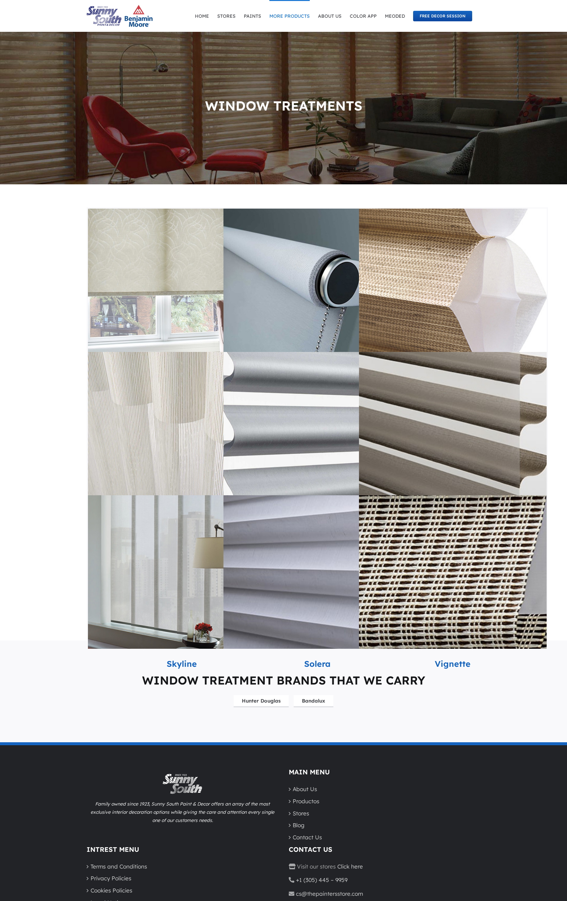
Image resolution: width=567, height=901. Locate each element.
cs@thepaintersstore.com (329, 893)
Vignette (453, 664)
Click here (350, 866)
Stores (301, 813)
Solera (317, 664)
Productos (306, 801)
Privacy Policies (111, 878)
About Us (305, 789)
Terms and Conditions (119, 866)
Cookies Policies (111, 890)
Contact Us (307, 837)
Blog (298, 825)
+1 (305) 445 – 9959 (321, 879)
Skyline (182, 664)
